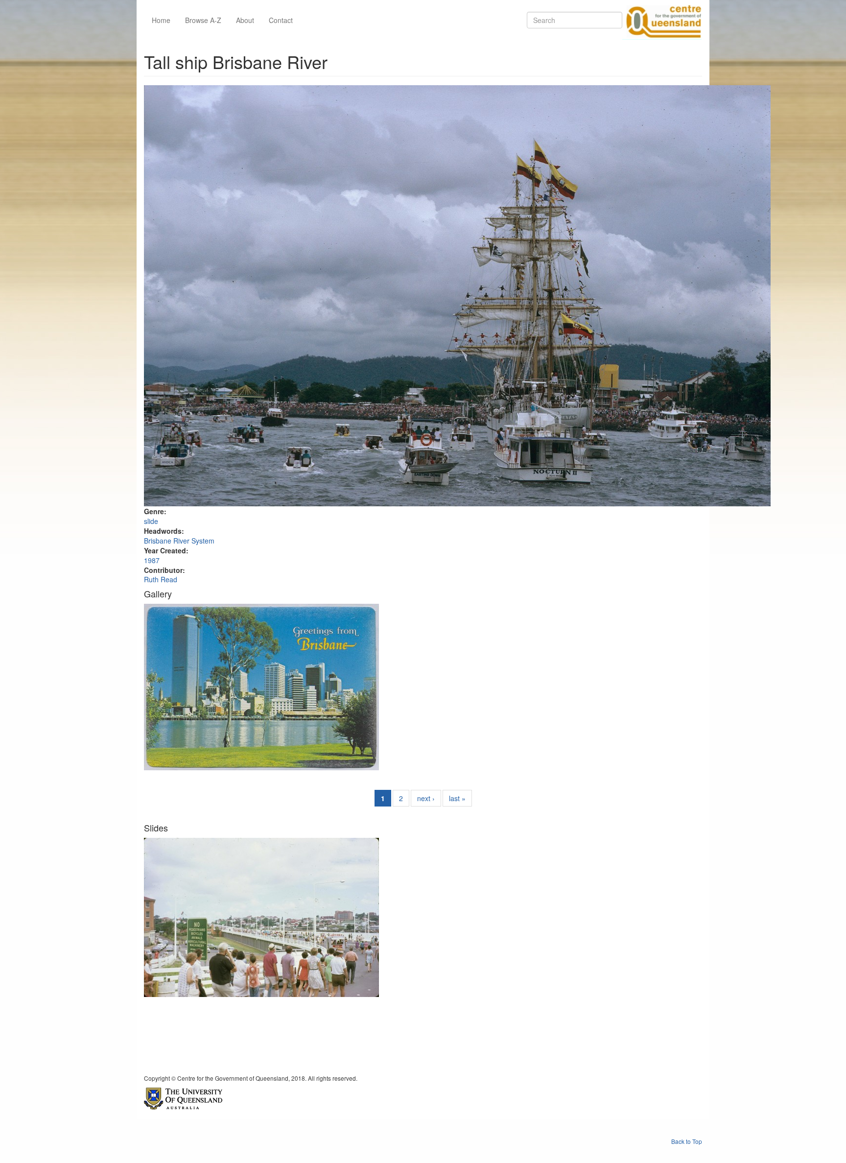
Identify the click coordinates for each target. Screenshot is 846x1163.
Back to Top (686, 1141)
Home (161, 20)
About (245, 20)
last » (457, 798)
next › (426, 798)
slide (151, 521)
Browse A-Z (203, 20)
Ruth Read (160, 579)
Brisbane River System (179, 541)
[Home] (662, 20)
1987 (152, 560)
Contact (281, 20)
